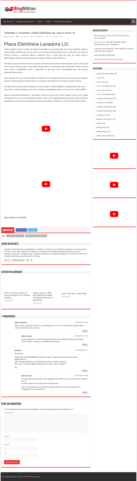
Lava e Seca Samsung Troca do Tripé (108, 59)
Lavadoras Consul (103, 103)
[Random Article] (133, 21)
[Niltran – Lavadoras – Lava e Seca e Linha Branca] (20, 9)
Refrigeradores (102, 132)
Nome (7, 436)
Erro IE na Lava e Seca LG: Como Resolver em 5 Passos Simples (17, 295)
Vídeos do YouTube (104, 136)
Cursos (99, 78)
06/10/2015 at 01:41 (81, 322)
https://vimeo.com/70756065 (15, 217)
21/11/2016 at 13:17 (81, 350)
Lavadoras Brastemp (105, 98)
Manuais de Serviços (104, 119)
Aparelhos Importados (105, 74)
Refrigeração (102, 127)
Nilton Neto (10, 37)
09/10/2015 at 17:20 (81, 336)
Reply (85, 331)
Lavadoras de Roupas (24, 22)
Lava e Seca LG (24, 37)
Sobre (39, 22)
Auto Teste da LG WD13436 (74, 293)
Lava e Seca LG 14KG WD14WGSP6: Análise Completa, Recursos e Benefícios (43, 296)
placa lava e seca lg (15, 236)
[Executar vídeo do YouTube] (46, 128)
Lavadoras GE (102, 115)
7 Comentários (39, 37)
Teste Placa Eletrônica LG (36, 236)
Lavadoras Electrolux (105, 111)
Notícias (100, 123)
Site (5, 453)
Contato (48, 22)
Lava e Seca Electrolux (105, 86)
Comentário (9, 413)
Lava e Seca (7, 22)
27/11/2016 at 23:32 (81, 375)
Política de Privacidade (62, 22)
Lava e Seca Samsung (105, 94)
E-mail (7, 444)
